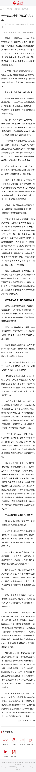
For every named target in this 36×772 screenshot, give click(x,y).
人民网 (2, 9)
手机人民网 (22, 744)
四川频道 (9, 9)
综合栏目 (17, 9)
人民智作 (13, 756)
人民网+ (13, 744)
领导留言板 (30, 744)
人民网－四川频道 (27, 32)
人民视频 (5, 756)
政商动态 (25, 9)
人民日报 (5, 744)
